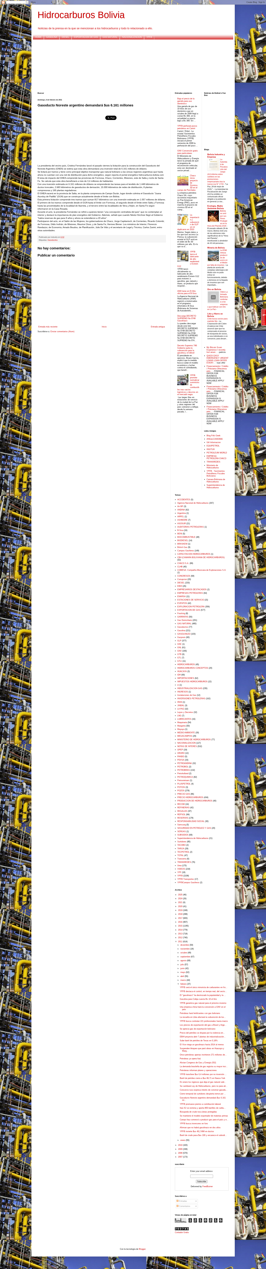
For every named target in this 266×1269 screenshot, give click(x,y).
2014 (180, 930)
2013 (180, 934)
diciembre (185, 945)
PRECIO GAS (183, 794)
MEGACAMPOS (184, 736)
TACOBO (181, 845)
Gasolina (181, 630)
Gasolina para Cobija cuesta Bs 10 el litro (198, 999)
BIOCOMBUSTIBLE (186, 537)
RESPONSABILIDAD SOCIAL (190, 821)
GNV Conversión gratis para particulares (187, 152)
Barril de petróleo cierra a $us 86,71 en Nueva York (202, 1078)
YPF (179, 872)
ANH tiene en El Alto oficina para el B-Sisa (186, 292)
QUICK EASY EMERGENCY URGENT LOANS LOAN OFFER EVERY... (217, 359)
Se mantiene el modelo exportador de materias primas (204, 1116)
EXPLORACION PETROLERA (191, 606)
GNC (179, 644)
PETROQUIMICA (185, 777)
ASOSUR (181, 523)
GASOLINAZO (183, 634)
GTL (179, 657)
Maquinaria (182, 722)
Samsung (181, 824)
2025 (180, 894)
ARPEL (180, 516)
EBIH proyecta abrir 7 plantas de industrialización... (203, 1037)
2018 (180, 914)
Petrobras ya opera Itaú (190, 1058)
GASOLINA (51, 37)
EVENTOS (182, 603)
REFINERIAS (183, 807)
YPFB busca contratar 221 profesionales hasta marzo (204, 1021)
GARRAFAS (182, 617)
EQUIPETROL (213, 446)
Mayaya (180, 729)
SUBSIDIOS (182, 835)
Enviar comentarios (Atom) (62, 331)
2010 (180, 1145)
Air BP (180, 506)
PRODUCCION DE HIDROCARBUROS (194, 801)
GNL (179, 647)
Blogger (142, 1249)
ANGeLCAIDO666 (215, 439)
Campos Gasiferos (185, 550)
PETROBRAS (183, 770)
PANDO (180, 756)
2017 (180, 918)
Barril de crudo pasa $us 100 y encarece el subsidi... (203, 1135)
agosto (183, 960)
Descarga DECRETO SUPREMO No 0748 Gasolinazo (186, 318)
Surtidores (181, 841)
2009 (180, 1149)
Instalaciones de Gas (186, 695)
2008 (180, 1153)
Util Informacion (214, 442)
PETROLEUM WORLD (217, 453)
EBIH (179, 586)
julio (182, 964)
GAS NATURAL (110, 37)
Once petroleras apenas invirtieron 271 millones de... (203, 1055)
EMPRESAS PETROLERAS (190, 593)
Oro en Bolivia (214, 289)
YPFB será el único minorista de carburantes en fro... (203, 987)
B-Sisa (180, 530)
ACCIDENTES (183, 499)
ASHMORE (182, 520)
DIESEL (65, 37)
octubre (184, 952)
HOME (38, 37)
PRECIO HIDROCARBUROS (190, 797)
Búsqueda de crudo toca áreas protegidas (198, 1112)
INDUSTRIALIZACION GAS (189, 688)
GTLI (179, 661)
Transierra (181, 859)
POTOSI (181, 787)
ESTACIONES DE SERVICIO (190, 600)
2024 (180, 898)
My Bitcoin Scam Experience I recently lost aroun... (216, 349)
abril (182, 976)
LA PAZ (180, 709)
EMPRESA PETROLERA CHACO (216, 457)
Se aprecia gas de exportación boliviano (197, 1029)
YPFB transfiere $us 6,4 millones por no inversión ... (203, 1074)
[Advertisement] (130, 65)
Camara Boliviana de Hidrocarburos (216, 480)
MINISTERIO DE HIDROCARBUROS (194, 739)
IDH (179, 675)
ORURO (181, 753)
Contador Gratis (182, 1232)
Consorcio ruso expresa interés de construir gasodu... (204, 1090)
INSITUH (211, 449)
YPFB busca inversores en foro (194, 1123)
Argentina (181, 513)
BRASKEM (182, 544)
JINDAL (180, 705)
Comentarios (184, 1206)
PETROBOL (182, 767)
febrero (183, 984)
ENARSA (181, 596)
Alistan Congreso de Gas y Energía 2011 (198, 1062)
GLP (179, 641)
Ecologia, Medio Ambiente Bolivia (215, 207)
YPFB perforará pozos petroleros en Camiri (187, 127)
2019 (180, 910)
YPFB (149, 37)
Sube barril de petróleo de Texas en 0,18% (199, 1040)
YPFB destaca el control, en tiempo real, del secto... (203, 991)
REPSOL (181, 814)
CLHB (180, 566)
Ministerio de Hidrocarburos (213, 466)
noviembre (185, 949)
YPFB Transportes (185, 879)
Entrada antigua (158, 327)
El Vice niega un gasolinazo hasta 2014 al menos (202, 1044)
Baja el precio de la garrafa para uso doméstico (185, 101)
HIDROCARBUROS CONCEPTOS (192, 668)
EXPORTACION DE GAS (86, 37)
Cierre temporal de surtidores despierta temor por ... (203, 1094)
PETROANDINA (184, 763)
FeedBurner (207, 1186)
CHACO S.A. (183, 563)
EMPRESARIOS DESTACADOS (192, 589)
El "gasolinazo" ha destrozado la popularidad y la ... (203, 995)
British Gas (182, 547)
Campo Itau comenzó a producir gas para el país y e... (204, 1119)
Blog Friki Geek (213, 435)
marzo (183, 980)
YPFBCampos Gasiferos (188, 882)
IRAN (179, 702)
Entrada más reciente (47, 327)
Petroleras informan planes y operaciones (198, 1070)
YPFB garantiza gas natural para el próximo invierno (203, 1003)
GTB (179, 654)
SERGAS (181, 831)
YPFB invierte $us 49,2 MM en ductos (197, 1131)
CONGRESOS (183, 576)
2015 (180, 926)
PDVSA (180, 760)
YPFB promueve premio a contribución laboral (200, 1104)
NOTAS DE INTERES (187, 746)
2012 (180, 937)
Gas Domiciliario (184, 620)
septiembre (185, 956)
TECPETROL (183, 852)
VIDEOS (181, 869)
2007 (180, 1157)
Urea (179, 865)
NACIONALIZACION (132, 37)
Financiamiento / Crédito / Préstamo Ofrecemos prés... (217, 368)
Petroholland (182, 773)
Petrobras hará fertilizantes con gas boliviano (200, 1013)
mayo (183, 972)
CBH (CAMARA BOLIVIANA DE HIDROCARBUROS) (201, 557)
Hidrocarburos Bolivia (81, 15)
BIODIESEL (182, 540)
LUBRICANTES (184, 719)
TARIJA (180, 848)
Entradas (182, 1201)
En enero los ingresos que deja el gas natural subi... (203, 1082)
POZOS (180, 790)
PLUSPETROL (184, 784)
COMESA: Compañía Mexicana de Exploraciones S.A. (201, 570)
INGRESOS (182, 692)
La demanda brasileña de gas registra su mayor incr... (204, 1066)
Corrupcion (182, 579)
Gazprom (181, 637)
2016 (180, 922)
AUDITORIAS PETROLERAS (190, 527)
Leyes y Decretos (185, 712)
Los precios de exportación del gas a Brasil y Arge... (203, 1025)
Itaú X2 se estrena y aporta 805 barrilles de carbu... (203, 1108)
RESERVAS (182, 818)
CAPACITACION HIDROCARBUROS (193, 554)
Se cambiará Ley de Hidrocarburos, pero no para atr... (204, 1086)
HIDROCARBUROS (186, 664)
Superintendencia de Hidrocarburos (216, 486)
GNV (179, 651)
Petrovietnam (183, 780)
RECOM (181, 804)
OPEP (180, 750)
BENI (179, 533)
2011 (180, 941)
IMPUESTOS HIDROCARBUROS (192, 681)
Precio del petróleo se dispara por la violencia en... (202, 1033)
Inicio (104, 327)
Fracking (181, 613)
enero (183, 1140)
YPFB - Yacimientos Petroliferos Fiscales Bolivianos (216, 473)
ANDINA (181, 510)
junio (182, 968)
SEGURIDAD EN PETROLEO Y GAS (194, 828)
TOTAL (180, 855)
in (178, 685)
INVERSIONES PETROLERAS (191, 698)
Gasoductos (53, 240)
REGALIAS (182, 811)
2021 (180, 902)
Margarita (181, 726)
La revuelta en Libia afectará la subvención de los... (203, 1017)
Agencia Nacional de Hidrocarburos (193, 503)
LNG (179, 715)
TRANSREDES (213, 462)
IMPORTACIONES (185, 678)
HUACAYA (182, 671)
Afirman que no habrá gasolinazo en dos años (200, 1127)
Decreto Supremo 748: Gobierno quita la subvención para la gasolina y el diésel (187, 349)
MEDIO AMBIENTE (186, 732)
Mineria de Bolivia (216, 248)
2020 (180, 906)
